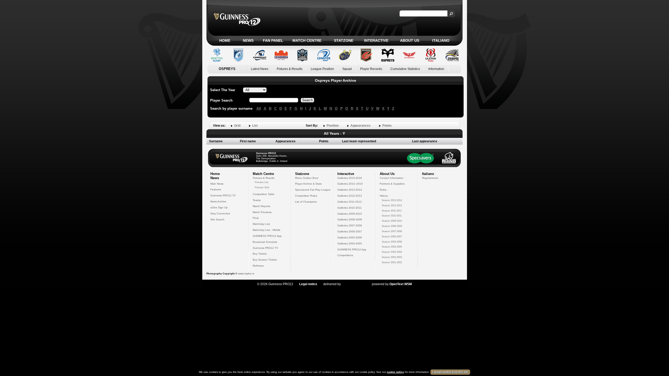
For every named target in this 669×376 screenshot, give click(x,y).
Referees (258, 265)
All (258, 108)
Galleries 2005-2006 (349, 237)
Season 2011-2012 (392, 210)
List (255, 125)
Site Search (217, 219)
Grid (237, 125)
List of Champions (306, 201)
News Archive (218, 201)
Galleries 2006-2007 (349, 231)
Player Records (371, 68)
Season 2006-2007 (392, 236)
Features (215, 189)
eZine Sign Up (219, 207)
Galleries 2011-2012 (349, 201)
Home (224, 40)
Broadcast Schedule (265, 241)
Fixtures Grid (262, 187)
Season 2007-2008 (392, 231)
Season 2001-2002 (392, 262)
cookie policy (395, 372)
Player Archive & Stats (308, 183)
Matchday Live (261, 223)
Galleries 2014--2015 (350, 183)
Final (255, 217)
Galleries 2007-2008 (349, 225)
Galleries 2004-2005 (349, 243)
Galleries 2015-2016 (349, 178)
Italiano (440, 40)
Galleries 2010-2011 (349, 207)
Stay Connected (220, 213)
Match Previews (262, 212)
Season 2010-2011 (392, 215)
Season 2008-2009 (392, 226)
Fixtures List (261, 182)
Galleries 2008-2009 (349, 219)
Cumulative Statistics (405, 68)
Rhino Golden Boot (306, 178)
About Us (409, 40)
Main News (216, 183)
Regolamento (430, 178)
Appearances (360, 125)
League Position (322, 68)
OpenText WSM (400, 284)
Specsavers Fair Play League (313, 189)
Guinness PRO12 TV (223, 195)
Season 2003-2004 (392, 252)
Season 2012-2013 (392, 205)
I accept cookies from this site (450, 372)
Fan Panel (273, 40)
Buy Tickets (260, 253)
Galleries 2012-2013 (349, 195)
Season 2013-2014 (392, 200)
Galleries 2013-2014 (349, 189)
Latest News (259, 68)
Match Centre (306, 40)
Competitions (345, 255)
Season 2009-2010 (392, 221)
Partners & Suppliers (392, 183)
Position (333, 125)
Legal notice (308, 284)
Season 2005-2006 (392, 241)
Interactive (376, 40)
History (384, 195)
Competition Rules (306, 195)
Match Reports (261, 206)
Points (387, 125)
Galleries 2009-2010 (349, 213)
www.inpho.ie (246, 273)
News (248, 40)
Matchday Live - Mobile (266, 229)
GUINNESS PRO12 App (267, 235)
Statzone (343, 40)
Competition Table (263, 194)
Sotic (353, 284)
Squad (347, 68)
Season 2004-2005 (392, 246)
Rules (383, 189)
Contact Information (391, 178)
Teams (257, 200)
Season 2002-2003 (392, 257)
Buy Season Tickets (265, 259)
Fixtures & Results (289, 68)
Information (436, 68)
